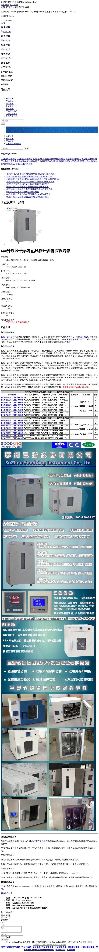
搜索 (26, 148)
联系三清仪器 (11, 116)
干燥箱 (71, 339)
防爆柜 (51, 950)
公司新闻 (10, 106)
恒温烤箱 (36, 947)
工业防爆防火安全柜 (9, 161)
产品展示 (10, 101)
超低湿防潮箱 (73, 947)
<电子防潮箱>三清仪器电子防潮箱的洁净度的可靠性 (28, 194)
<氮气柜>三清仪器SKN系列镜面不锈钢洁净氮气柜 (27, 184)
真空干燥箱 (6, 947)
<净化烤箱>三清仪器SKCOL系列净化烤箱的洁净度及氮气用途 (32, 179)
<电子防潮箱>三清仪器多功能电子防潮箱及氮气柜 (27, 187)
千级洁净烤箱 (60, 947)
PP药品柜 (71, 950)
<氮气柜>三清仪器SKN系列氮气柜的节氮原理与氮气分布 (30, 182)
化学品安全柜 (41, 950)
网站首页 (10, 99)
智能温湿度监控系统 (82, 161)
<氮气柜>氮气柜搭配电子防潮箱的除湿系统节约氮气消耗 (30, 174)
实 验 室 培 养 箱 (40, 159)
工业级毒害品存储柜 (46, 161)
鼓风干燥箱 (6, 337)
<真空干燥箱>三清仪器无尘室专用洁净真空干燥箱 (27, 197)
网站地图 (5, 5)
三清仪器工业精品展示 (22, 164)
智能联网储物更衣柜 (64, 161)
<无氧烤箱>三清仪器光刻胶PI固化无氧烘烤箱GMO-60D (29, 177)
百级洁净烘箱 (47, 947)
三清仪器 (41, 841)
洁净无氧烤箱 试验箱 (56, 159)
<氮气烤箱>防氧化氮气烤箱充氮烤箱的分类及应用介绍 (29, 189)
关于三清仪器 (11, 114)
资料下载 (10, 109)
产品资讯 (10, 104)
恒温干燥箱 (83, 337)
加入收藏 (14, 5)
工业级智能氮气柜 (89, 159)
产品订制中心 (11, 111)
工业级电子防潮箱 (73, 159)
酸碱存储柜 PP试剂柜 (28, 161)
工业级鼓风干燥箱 (13, 144)
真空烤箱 (16, 947)
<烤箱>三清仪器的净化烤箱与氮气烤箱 (22, 192)
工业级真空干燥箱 (8, 159)
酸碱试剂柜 (60, 950)
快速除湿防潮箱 (87, 947)
